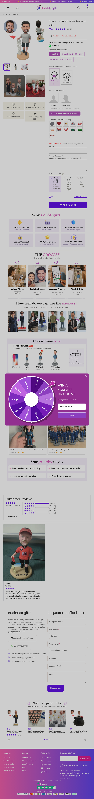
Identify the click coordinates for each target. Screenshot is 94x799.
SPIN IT (72, 415)
